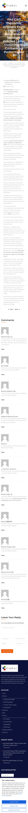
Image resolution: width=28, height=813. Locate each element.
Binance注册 (5, 599)
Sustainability (6, 724)
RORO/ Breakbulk (8, 702)
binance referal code (8, 391)
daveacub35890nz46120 (12, 80)
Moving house (7, 707)
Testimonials (6, 727)
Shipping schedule (7, 730)
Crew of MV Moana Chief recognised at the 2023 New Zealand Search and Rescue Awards (14, 753)
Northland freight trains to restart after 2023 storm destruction (14, 744)
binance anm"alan (7, 572)
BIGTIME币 (4, 366)
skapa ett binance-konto (9, 416)
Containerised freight (8, 699)
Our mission (6, 719)
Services (4, 696)
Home (4, 693)
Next (16, 309)
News (3, 713)
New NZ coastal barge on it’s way (13, 760)
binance (4, 444)
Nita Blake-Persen (8, 90)
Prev (11, 309)
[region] (14, 795)
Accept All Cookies (14, 802)
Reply (3, 349)
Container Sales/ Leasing (9, 705)
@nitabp (10, 91)
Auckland (7, 82)
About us (4, 715)
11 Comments (8, 84)
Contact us (5, 732)
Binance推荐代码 (6, 521)
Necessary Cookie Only (14, 810)
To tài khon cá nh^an (8, 469)
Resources (5, 710)
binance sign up (6, 337)
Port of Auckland (14, 82)
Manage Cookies (14, 806)
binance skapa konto (8, 547)
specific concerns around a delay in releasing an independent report (13, 142)
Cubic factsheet (7, 721)
